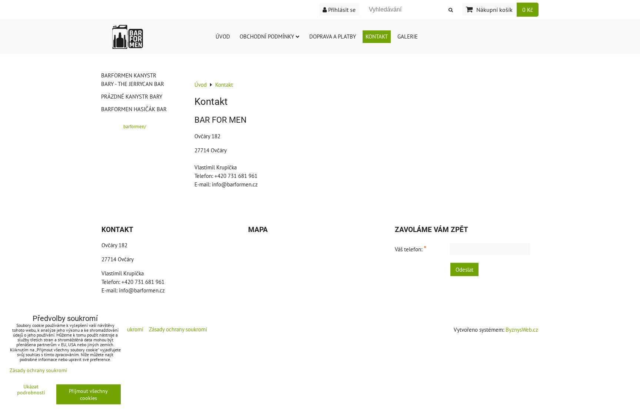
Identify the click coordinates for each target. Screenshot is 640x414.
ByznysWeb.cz (522, 329)
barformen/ (134, 126)
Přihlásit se (341, 9)
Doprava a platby (332, 36)
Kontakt (377, 36)
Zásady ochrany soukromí (178, 329)
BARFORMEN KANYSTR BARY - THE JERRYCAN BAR (132, 79)
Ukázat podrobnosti (31, 389)
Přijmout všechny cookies (88, 394)
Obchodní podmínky (267, 36)
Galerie (407, 36)
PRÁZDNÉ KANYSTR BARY (131, 96)
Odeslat (464, 269)
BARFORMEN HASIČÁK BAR (134, 109)
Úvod (223, 36)
